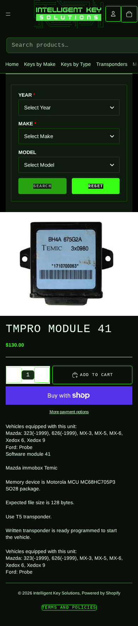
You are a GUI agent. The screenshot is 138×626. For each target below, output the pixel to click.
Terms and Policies (69, 607)
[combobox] (69, 107)
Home (12, 64)
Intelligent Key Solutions (56, 593)
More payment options (69, 411)
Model (27, 152)
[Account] (113, 14)
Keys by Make (40, 64)
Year (25, 95)
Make (25, 123)
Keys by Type (76, 64)
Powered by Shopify (101, 593)
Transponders (111, 64)
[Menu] (8, 14)
